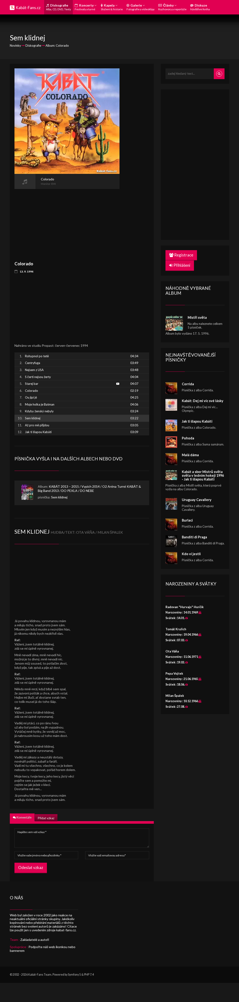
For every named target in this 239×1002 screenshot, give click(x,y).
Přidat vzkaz (46, 818)
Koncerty (85, 7)
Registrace (183, 254)
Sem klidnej (59, 497)
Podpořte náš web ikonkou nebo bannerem (42, 949)
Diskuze (200, 7)
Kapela (112, 7)
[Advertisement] (67, 221)
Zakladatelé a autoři (34, 940)
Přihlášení (181, 265)
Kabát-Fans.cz (28, 7)
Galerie (141, 7)
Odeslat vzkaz (30, 867)
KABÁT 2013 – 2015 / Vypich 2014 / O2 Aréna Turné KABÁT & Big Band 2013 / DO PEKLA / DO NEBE (89, 488)
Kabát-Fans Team (39, 974)
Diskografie (58, 7)
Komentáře (24, 817)
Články (172, 7)
